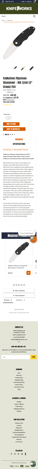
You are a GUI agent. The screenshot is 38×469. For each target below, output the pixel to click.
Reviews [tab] (6, 300)
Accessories (19, 442)
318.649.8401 (21, 337)
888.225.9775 (22, 335)
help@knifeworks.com (20, 339)
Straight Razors (19, 430)
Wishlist (19, 402)
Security (19, 425)
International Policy (19, 382)
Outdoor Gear (19, 423)
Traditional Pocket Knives (19, 437)
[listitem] (19, 258)
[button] (11, 99)
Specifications (19, 144)
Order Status (19, 406)
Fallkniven (10, 20)
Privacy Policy (19, 377)
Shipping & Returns (19, 409)
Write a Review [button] (20, 291)
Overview (19, 139)
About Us (19, 375)
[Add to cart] (28, 273)
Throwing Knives (19, 435)
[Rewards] (33, 464)
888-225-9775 (10, 1)
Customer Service (19, 387)
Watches (19, 439)
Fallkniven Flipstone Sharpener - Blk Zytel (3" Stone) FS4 (19, 22)
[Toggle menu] (3, 3)
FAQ (19, 373)
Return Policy (19, 384)
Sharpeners (19, 428)
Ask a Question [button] (20, 295)
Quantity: (7, 114)
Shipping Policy (19, 380)
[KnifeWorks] (19, 8)
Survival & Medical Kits (19, 432)
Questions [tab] (19, 300)
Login (23, 1)
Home (3, 20)
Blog (19, 389)
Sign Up (29, 1)
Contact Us (19, 327)
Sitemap (19, 411)
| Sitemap (24, 462)
